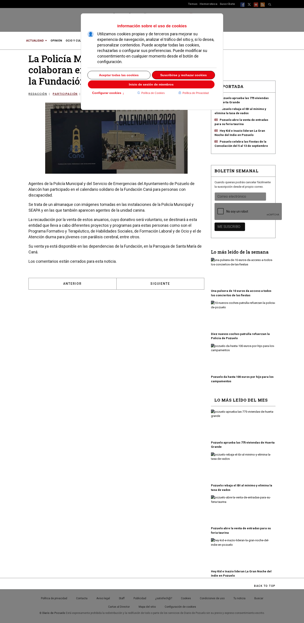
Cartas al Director (119, 606)
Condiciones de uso (212, 598)
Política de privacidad (54, 598)
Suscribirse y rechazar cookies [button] (183, 75)
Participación (65, 94)
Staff (122, 598)
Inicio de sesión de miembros (151, 84)
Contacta (81, 598)
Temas (192, 4)
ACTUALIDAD (35, 40)
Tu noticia (239, 598)
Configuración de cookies (180, 606)
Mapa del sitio (147, 606)
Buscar (258, 598)
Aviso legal (103, 598)
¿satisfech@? (163, 598)
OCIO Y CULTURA (77, 40)
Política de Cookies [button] (153, 93)
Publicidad (140, 598)
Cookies (186, 598)
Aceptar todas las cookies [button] (119, 75)
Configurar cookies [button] (108, 93)
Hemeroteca (208, 4)
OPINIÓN (56, 40)
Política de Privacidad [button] (195, 93)
